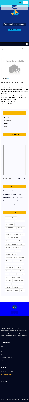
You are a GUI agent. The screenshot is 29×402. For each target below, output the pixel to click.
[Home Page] (14, 307)
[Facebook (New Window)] (12, 312)
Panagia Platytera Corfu (9, 191)
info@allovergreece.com (7, 374)
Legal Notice (4, 360)
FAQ (2, 354)
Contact (3, 349)
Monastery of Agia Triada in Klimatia (12, 194)
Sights (19, 48)
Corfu (15, 48)
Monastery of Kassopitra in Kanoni (12, 200)
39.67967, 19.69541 (21, 178)
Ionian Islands (9, 48)
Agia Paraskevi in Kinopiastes (10, 204)
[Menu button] (26, 44)
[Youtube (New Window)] (17, 312)
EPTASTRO (22, 401)
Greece (3, 48)
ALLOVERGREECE (8, 401)
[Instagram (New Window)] (14, 312)
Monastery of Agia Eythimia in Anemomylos (14, 197)
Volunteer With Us (5, 346)
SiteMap (3, 352)
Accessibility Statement (7, 357)
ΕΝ (4, 385)
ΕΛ (1, 385)
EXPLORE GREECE (14, 30)
